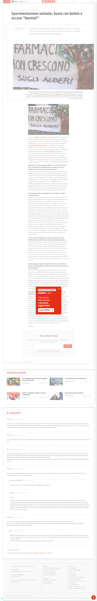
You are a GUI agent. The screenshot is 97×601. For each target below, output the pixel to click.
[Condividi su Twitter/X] (5, 29)
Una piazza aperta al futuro (74, 393)
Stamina (36, 137)
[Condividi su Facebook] (5, 26)
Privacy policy (72, 573)
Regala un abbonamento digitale (77, 588)
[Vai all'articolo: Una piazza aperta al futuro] (56, 397)
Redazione (25, 397)
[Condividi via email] (5, 36)
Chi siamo (71, 566)
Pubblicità (71, 572)
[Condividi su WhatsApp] (5, 32)
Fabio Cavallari (69, 395)
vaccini (50, 137)
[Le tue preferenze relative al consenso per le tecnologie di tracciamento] (2, 598)
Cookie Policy (72, 575)
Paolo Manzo (26, 383)
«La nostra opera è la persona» (75, 378)
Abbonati (6, 1)
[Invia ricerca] (89, 1)
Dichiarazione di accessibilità (76, 577)
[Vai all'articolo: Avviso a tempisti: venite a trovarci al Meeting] (13, 397)
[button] (5, 39)
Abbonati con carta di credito (76, 581)
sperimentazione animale (39, 145)
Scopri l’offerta (44, 310)
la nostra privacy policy (54, 350)
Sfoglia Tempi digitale (74, 579)
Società (16, 10)
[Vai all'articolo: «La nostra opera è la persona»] (56, 382)
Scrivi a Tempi (72, 568)
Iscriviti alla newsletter (75, 570)
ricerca (15, 362)
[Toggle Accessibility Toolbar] (93, 597)
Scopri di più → (89, 406)
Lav (10, 362)
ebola (5, 362)
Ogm (43, 137)
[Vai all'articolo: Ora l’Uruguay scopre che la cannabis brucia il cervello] (13, 382)
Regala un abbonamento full (76, 586)
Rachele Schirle (69, 381)
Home (12, 10)
